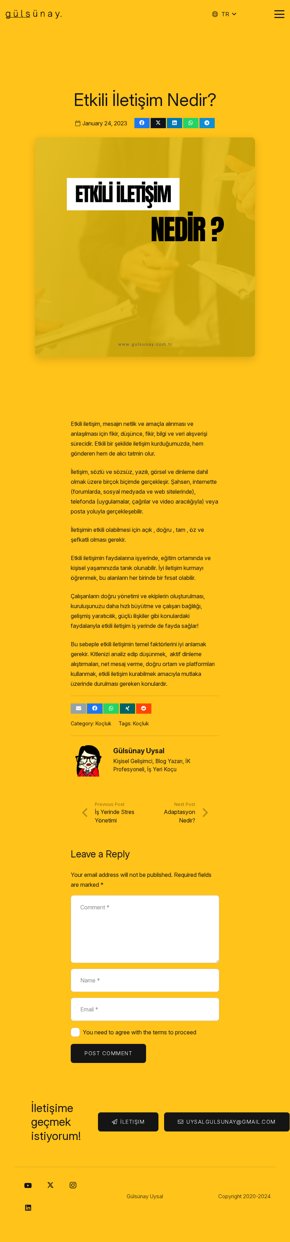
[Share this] (142, 123)
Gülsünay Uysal (138, 751)
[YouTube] (27, 1185)
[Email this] (78, 708)
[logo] (34, 14)
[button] (224, 14)
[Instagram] (72, 1185)
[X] (50, 1185)
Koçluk (103, 723)
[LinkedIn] (27, 1207)
